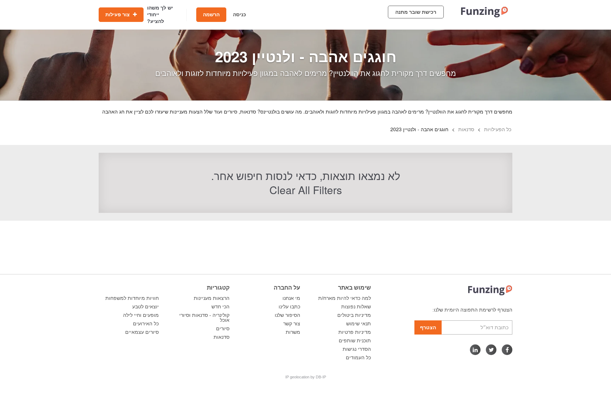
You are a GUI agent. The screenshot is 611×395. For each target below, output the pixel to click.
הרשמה (211, 14)
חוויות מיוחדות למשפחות (132, 298)
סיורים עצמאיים (142, 332)
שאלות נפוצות (356, 306)
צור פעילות (118, 14)
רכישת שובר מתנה (415, 12)
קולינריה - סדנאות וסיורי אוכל (204, 317)
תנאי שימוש (358, 323)
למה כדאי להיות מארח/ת (344, 298)
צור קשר (291, 323)
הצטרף (428, 327)
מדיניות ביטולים (354, 315)
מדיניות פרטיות (354, 332)
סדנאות (221, 337)
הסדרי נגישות (357, 349)
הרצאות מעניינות (211, 298)
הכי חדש (220, 306)
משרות (293, 332)
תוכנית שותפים (355, 340)
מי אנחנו (291, 298)
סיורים (222, 328)
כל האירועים (146, 323)
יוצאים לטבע (145, 306)
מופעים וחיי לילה (141, 315)
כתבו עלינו (289, 306)
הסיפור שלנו (287, 315)
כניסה (239, 14)
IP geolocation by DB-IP (305, 377)
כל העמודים (358, 357)
